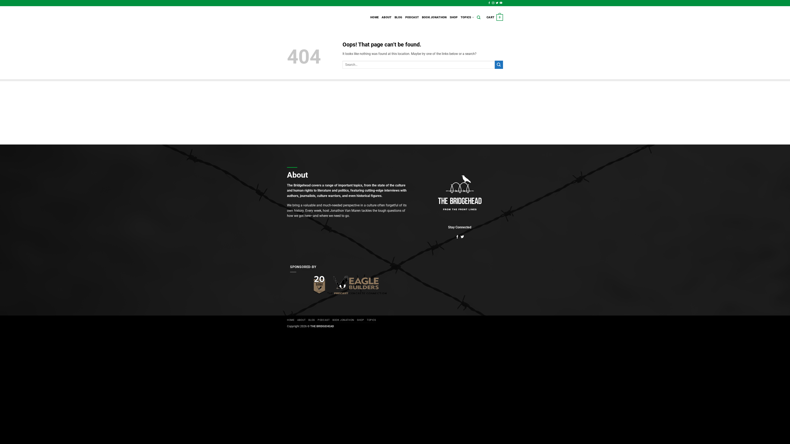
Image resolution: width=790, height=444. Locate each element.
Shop (454, 17)
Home (374, 17)
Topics (466, 17)
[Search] (478, 17)
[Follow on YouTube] (501, 3)
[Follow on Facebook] (489, 3)
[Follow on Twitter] (497, 3)
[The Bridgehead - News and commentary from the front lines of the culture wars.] (315, 17)
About (387, 17)
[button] (495, 17)
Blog (398, 17)
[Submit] (499, 65)
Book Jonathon (434, 17)
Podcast (412, 17)
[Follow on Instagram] (493, 3)
